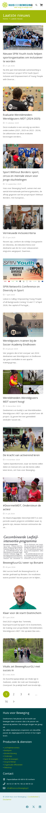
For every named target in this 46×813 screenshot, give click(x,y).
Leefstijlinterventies (12, 747)
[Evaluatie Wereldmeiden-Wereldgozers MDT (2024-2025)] (23, 99)
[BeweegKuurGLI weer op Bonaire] (23, 547)
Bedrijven (8, 750)
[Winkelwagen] (41, 5)
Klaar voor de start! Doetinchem (22, 613)
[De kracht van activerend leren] (23, 439)
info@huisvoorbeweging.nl (17, 788)
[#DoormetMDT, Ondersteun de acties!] (23, 489)
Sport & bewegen (11, 759)
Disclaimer (7, 799)
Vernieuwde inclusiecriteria (19, 233)
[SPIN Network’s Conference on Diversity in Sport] (23, 270)
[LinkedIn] (40, 807)
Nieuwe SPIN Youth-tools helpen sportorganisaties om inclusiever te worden (23, 57)
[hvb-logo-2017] (17, 5)
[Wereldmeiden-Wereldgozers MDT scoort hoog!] (23, 382)
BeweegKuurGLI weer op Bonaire (23, 562)
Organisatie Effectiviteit (13, 765)
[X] (33, 807)
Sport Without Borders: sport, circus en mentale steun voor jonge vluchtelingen (21, 175)
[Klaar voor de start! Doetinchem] (23, 597)
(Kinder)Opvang (10, 753)
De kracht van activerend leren (21, 455)
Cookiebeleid (33, 797)
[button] (31, 5)
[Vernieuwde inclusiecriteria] (23, 217)
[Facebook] (27, 807)
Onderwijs (8, 756)
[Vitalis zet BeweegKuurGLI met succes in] (23, 650)
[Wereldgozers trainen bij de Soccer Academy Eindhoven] (23, 325)
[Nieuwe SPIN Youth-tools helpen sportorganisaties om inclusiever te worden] (23, 38)
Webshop (8, 767)
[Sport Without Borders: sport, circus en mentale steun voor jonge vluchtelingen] (23, 156)
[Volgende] (13, 701)
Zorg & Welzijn (10, 762)
